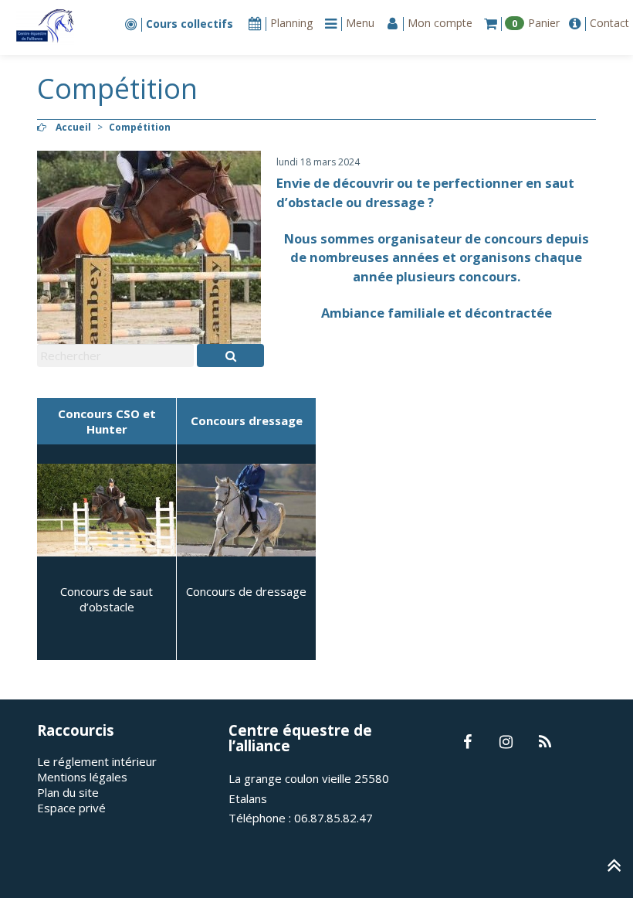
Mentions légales (82, 776)
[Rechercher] (230, 355)
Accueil (73, 127)
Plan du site (68, 792)
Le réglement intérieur (97, 761)
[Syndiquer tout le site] (545, 742)
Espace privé (71, 807)
